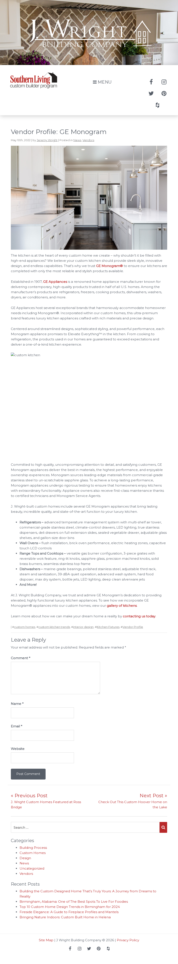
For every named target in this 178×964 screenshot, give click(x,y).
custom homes (24, 627)
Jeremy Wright (47, 140)
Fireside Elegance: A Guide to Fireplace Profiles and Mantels (69, 912)
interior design (83, 627)
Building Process (33, 848)
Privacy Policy (128, 940)
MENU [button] (104, 82)
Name (17, 704)
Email (16, 726)
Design (25, 858)
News (77, 140)
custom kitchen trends (54, 627)
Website (18, 749)
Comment (20, 658)
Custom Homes (33, 853)
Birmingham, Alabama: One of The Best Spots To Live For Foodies (74, 901)
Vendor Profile (133, 627)
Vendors (88, 140)
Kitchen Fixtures (108, 627)
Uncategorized (32, 868)
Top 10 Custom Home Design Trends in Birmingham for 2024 (70, 907)
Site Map (46, 940)
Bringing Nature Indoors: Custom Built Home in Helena (65, 917)
